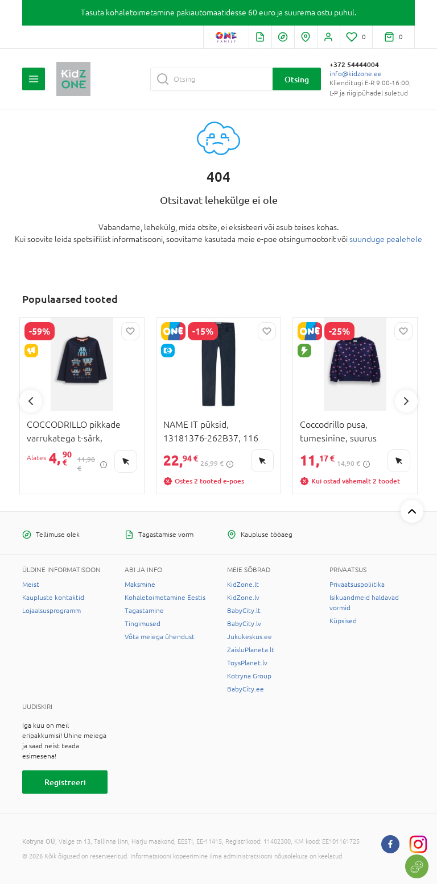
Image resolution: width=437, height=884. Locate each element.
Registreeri (65, 782)
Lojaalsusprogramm (51, 611)
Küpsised (343, 621)
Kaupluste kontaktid (53, 598)
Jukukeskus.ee (249, 637)
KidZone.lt (243, 585)
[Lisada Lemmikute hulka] (130, 331)
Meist (30, 585)
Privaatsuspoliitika (357, 585)
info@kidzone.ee (355, 74)
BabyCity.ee (245, 689)
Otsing (297, 79)
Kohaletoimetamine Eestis (165, 598)
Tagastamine (144, 611)
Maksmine (140, 585)
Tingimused (142, 624)
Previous (30, 401)
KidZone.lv (243, 598)
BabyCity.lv (244, 624)
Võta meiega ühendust (160, 637)
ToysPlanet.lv (247, 663)
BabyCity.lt (244, 611)
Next (406, 401)
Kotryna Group (249, 676)
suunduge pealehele (385, 239)
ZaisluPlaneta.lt (250, 650)
